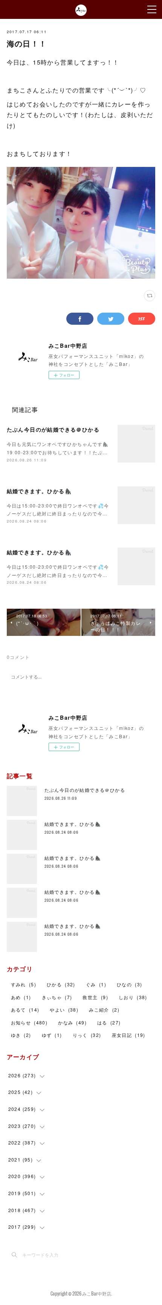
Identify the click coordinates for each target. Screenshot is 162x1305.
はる (109, 1022)
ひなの (129, 984)
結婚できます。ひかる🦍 (39, 491)
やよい (64, 1009)
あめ (21, 997)
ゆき (21, 1035)
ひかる (61, 984)
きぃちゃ (57, 997)
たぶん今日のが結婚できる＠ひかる (53, 429)
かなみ (72, 1022)
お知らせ (29, 1022)
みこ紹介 (104, 1009)
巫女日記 (128, 1035)
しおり (133, 997)
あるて (25, 1009)
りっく (87, 1035)
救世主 (95, 997)
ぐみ (96, 984)
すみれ (23, 984)
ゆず (52, 1035)
